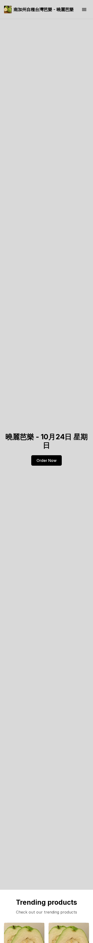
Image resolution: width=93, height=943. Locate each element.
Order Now (46, 460)
